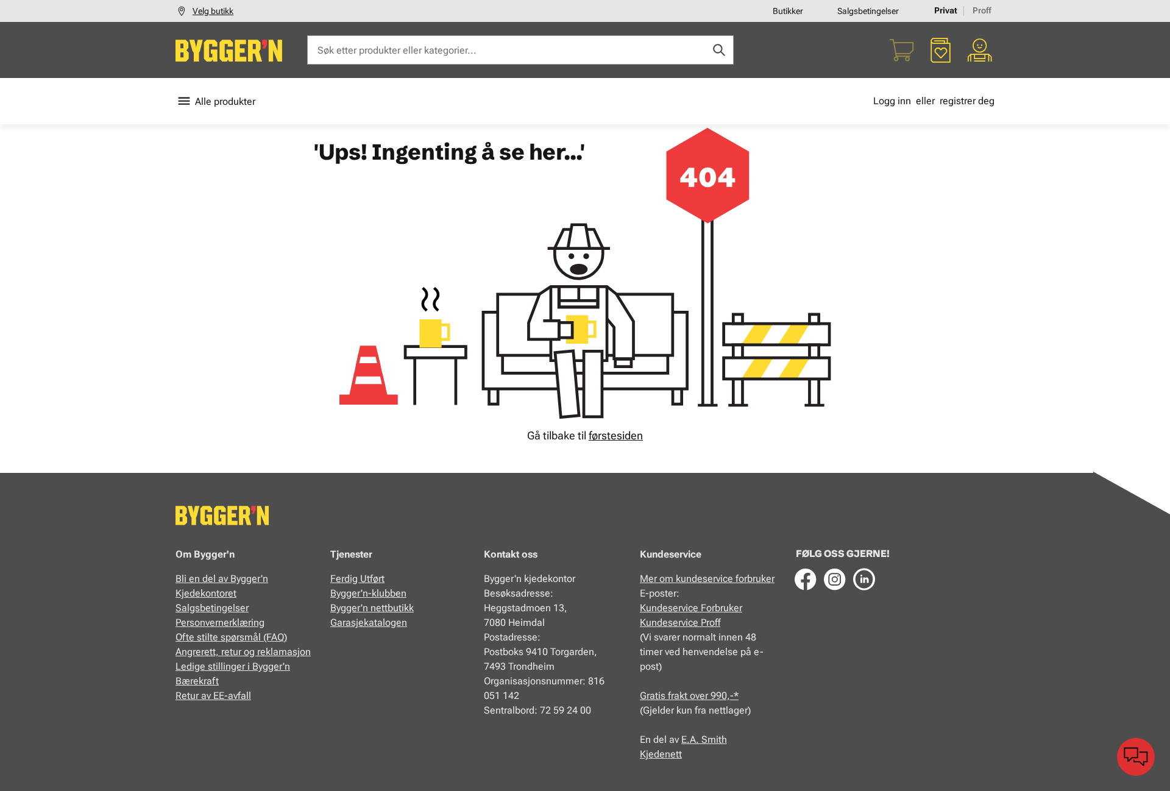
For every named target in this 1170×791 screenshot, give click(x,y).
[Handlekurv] (901, 50)
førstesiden (616, 435)
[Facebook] (805, 579)
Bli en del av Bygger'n (222, 578)
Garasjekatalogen (368, 622)
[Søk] (719, 50)
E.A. (691, 739)
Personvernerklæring (220, 622)
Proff (982, 10)
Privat (945, 10)
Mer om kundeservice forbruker (707, 578)
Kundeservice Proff (680, 622)
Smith (714, 739)
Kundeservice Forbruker (691, 608)
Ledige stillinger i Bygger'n (233, 666)
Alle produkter (225, 101)
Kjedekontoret (206, 593)
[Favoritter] (941, 50)
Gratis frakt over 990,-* (689, 695)
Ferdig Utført (357, 578)
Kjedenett (661, 754)
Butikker (788, 11)
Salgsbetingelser (868, 11)
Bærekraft (197, 681)
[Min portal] (979, 50)
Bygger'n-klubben (368, 593)
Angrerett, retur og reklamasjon (243, 652)
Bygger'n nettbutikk (372, 608)
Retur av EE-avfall (213, 695)
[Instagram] (834, 579)
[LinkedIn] (864, 579)
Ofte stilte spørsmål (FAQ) (231, 637)
